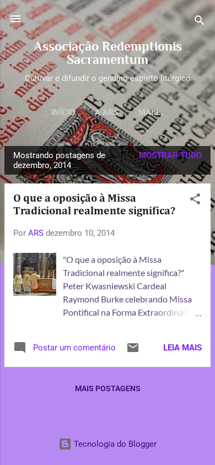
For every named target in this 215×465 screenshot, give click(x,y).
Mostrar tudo (170, 155)
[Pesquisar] (199, 22)
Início (63, 112)
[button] (195, 200)
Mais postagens (108, 388)
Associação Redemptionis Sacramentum (108, 53)
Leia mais (182, 348)
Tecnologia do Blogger (114, 444)
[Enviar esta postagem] (132, 351)
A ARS (107, 112)
